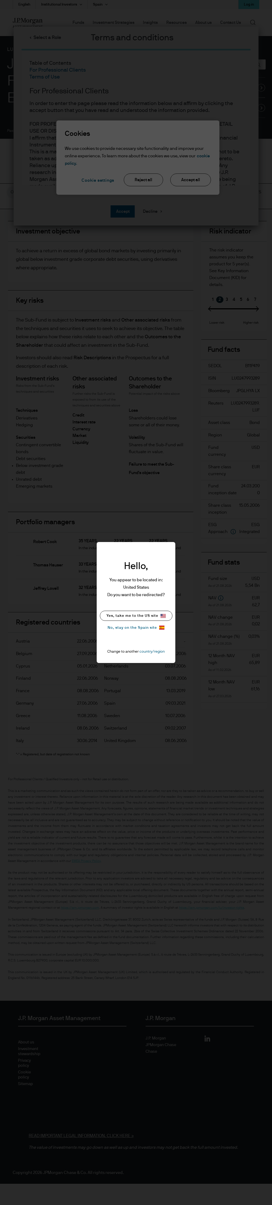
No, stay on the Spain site (132, 628)
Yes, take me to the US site (132, 616)
